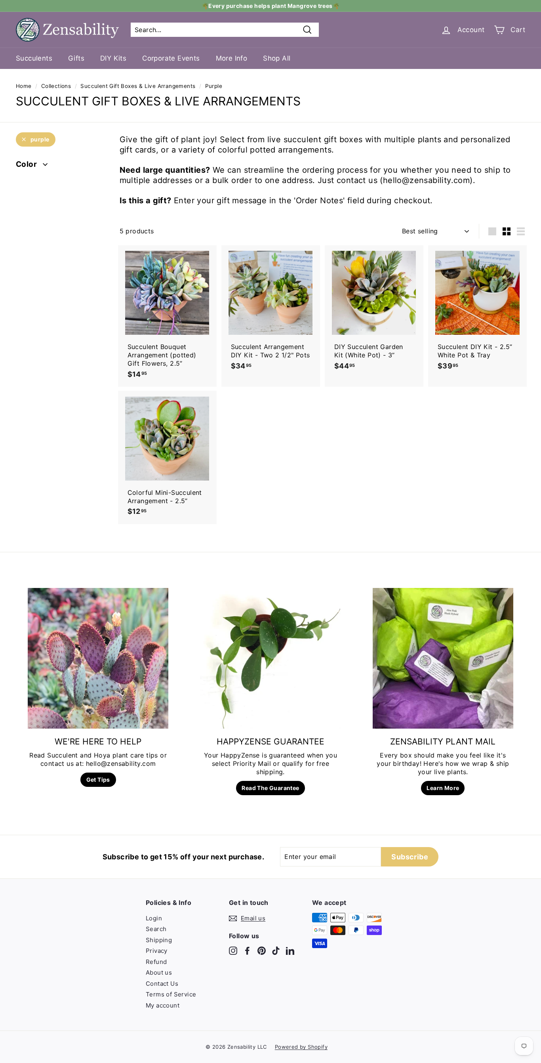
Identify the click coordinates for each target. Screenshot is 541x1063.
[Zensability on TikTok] (276, 950)
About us (159, 972)
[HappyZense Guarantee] (270, 658)
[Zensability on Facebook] (247, 950)
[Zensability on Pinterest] (261, 950)
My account (162, 1005)
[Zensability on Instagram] (233, 950)
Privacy (157, 950)
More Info (232, 58)
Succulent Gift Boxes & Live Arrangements (137, 86)
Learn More (443, 787)
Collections (56, 86)
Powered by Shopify (301, 1047)
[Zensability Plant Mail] (443, 658)
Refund (156, 962)
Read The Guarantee (270, 787)
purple (39, 139)
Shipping (159, 940)
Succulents (34, 58)
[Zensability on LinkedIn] (290, 950)
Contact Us (162, 983)
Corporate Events (171, 58)
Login (154, 918)
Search (156, 929)
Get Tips (98, 779)
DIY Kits (113, 58)
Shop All (276, 58)
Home (24, 86)
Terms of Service (171, 994)
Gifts (76, 58)
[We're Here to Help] (98, 658)
